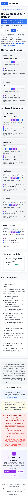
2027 (18, 30)
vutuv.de (20, 22)
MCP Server (14, 475)
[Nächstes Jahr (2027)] (23, 30)
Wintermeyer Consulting (20, 484)
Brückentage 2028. (9, 45)
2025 (8, 30)
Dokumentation (11, 471)
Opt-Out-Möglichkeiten (11, 397)
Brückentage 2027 (18, 43)
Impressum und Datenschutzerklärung (15, 489)
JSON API (20, 471)
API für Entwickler (15, 494)
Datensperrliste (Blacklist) (15, 491)
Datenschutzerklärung (14, 395)
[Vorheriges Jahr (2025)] (3, 30)
